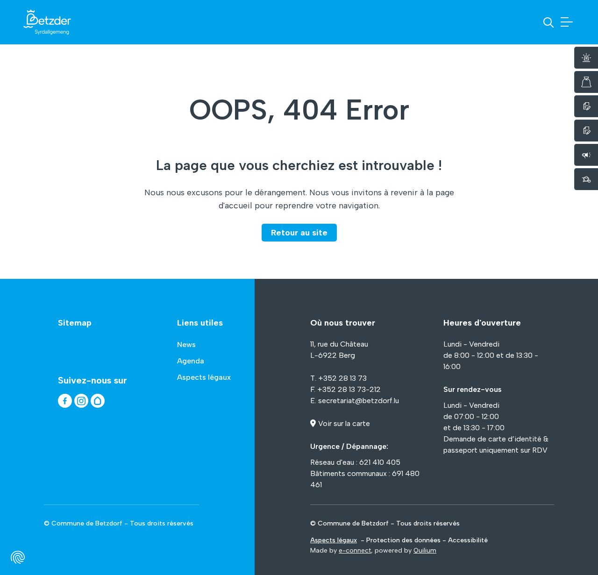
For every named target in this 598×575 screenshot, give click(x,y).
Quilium (424, 550)
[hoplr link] (98, 401)
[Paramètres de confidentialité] (17, 557)
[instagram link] (81, 401)
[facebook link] (65, 401)
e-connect (355, 550)
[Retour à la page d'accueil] (47, 22)
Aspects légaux (333, 540)
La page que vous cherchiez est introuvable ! (299, 165)
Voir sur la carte (344, 423)
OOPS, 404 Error (299, 109)
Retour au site (299, 232)
